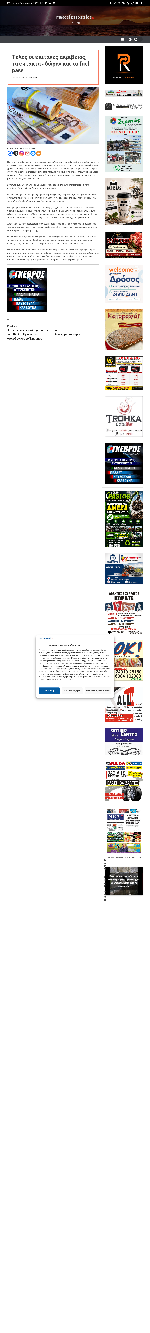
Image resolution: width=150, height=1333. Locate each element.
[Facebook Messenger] (33, 153)
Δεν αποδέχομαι (72, 690)
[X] (15, 153)
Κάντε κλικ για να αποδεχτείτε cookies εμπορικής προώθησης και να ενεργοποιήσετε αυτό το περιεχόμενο (124, 881)
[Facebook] (10, 153)
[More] (38, 153)
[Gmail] (27, 153)
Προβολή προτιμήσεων (98, 690)
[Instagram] (21, 153)
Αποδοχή (49, 690)
